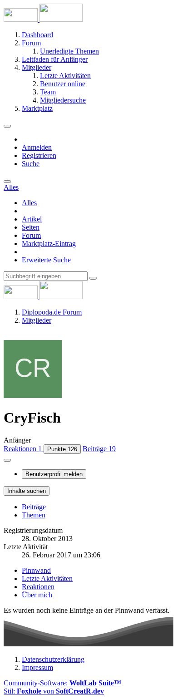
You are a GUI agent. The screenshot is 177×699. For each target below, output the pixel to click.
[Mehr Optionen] (7, 460)
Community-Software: (62, 683)
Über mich (37, 595)
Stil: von (54, 691)
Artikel (32, 219)
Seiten (30, 227)
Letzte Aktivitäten (47, 578)
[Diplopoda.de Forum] (43, 19)
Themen (33, 515)
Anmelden (37, 147)
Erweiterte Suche (46, 260)
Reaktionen (38, 587)
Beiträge (34, 507)
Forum (31, 235)
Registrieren (39, 155)
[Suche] (7, 181)
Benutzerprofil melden (54, 474)
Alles (29, 203)
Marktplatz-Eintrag (49, 243)
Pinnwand (36, 570)
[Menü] (7, 126)
